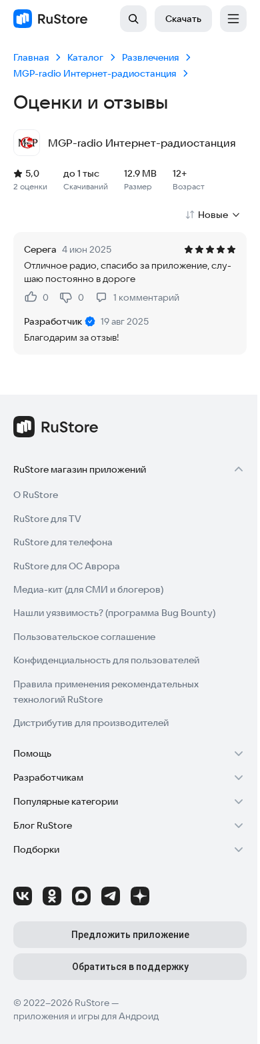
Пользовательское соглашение (84, 637)
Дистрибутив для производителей (91, 723)
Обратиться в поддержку (130, 966)
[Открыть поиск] (133, 18)
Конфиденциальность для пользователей (106, 660)
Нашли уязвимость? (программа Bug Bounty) (114, 613)
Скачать (183, 19)
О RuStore (35, 495)
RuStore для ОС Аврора (66, 566)
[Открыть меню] (233, 18)
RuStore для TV (47, 519)
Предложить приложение (130, 934)
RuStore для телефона (63, 542)
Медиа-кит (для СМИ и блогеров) (88, 589)
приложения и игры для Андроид (86, 1016)
